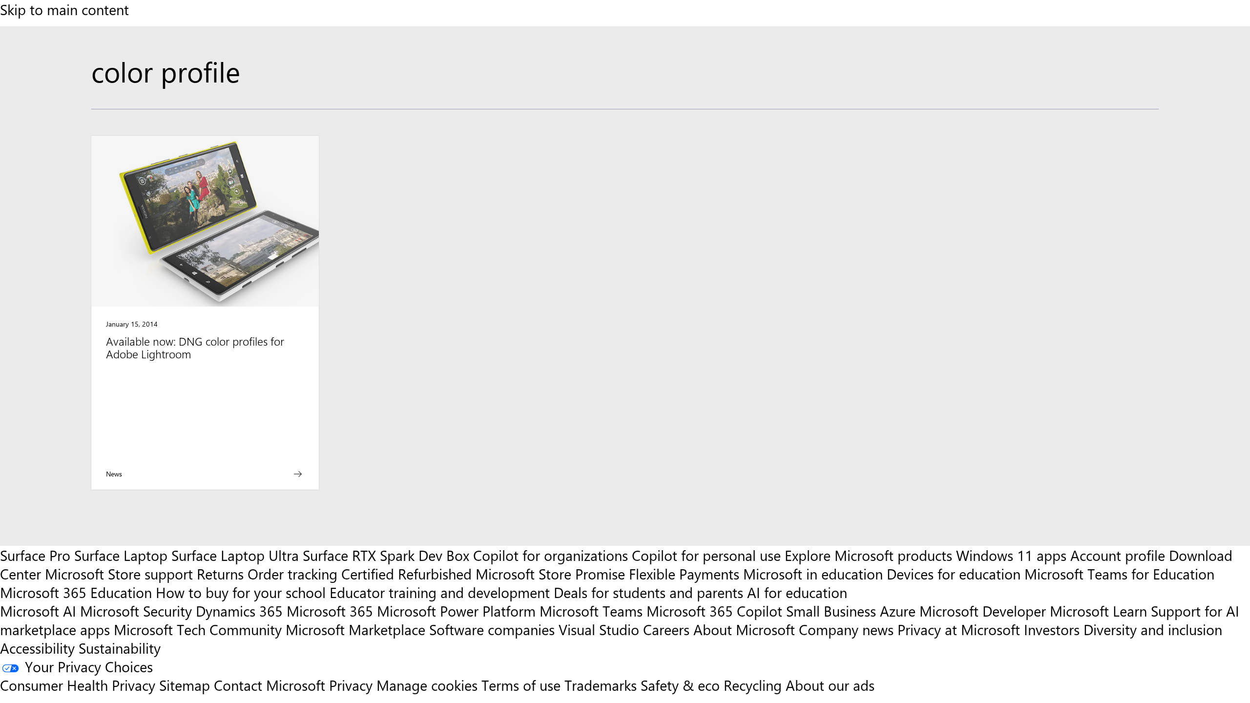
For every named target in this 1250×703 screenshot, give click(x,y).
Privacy (352, 685)
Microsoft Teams (591, 610)
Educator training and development (440, 592)
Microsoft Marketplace (355, 629)
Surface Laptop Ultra (235, 555)
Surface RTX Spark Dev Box (386, 555)
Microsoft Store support (119, 573)
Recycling (753, 685)
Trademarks (600, 685)
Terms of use (521, 685)
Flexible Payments (684, 573)
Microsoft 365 (330, 610)
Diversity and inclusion (1152, 629)
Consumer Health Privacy (77, 685)
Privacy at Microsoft (958, 629)
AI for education (797, 592)
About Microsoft (744, 629)
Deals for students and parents (648, 592)
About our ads (830, 685)
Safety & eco (680, 685)
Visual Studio (599, 629)
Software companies (492, 629)
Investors (1052, 629)
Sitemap (184, 685)
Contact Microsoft (269, 685)
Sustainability (120, 648)
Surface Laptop (120, 555)
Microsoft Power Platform (456, 610)
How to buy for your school (241, 592)
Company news (846, 629)
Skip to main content (64, 9)
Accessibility (37, 648)
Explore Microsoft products (868, 555)
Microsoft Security (136, 610)
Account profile (1117, 555)
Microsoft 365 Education (76, 592)
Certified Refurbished (406, 573)
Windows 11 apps (1011, 555)
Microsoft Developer (982, 610)
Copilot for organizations (550, 555)
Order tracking (292, 573)
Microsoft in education (813, 573)
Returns (220, 573)
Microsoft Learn (1098, 610)
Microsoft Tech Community (198, 629)
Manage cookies (427, 685)
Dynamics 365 (239, 610)
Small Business (831, 610)
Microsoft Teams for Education (1119, 573)
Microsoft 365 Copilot (714, 610)
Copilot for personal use (706, 555)
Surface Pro (35, 555)
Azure (898, 610)
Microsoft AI (38, 610)
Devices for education (954, 573)
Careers (666, 629)
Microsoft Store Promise (550, 573)
